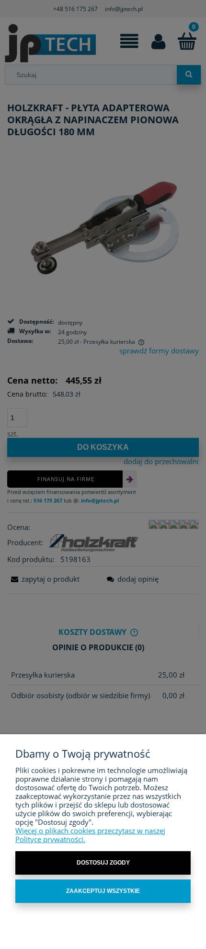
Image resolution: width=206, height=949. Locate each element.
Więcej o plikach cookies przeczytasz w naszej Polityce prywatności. (90, 835)
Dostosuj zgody (103, 862)
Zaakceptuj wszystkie (103, 891)
